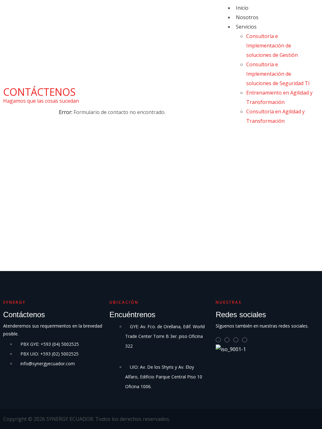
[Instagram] (244, 339)
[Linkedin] (218, 339)
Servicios (246, 26)
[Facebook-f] (235, 339)
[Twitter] (227, 339)
